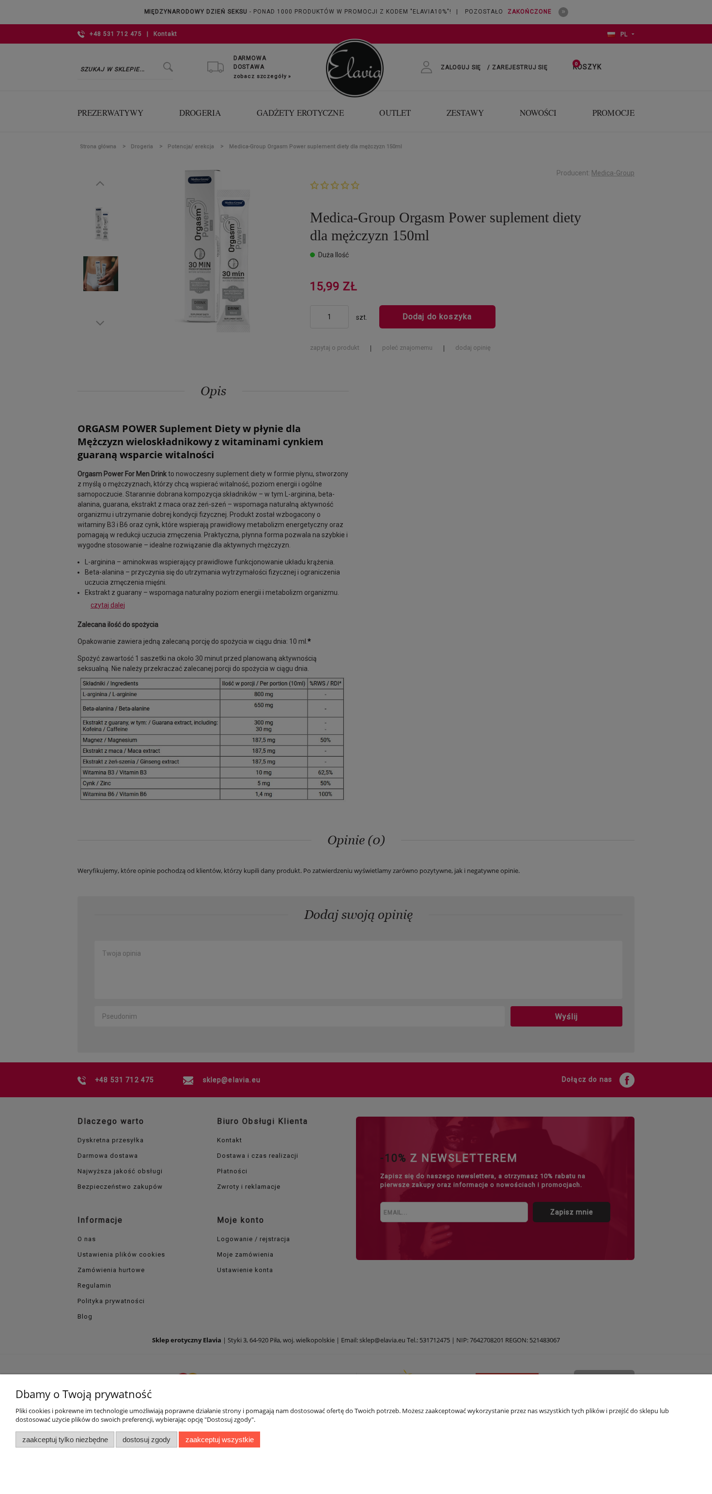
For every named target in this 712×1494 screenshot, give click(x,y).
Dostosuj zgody (146, 1439)
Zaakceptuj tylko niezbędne (65, 1439)
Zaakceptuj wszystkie (220, 1439)
